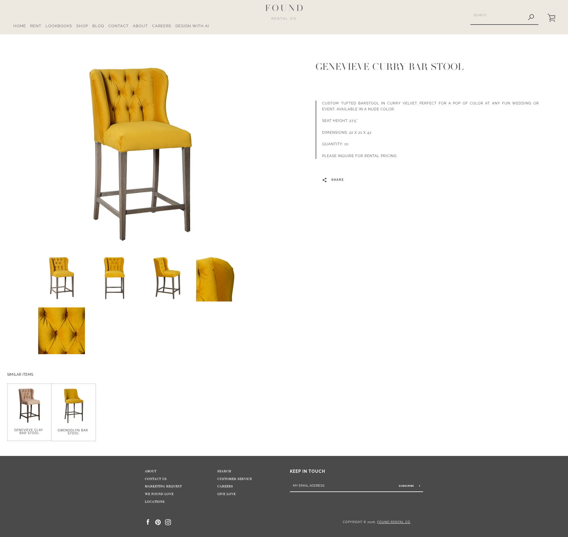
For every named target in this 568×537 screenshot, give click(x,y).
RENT (35, 26)
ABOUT (140, 26)
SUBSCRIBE (407, 485)
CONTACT (118, 26)
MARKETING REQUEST (163, 486)
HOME (19, 26)
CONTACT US (156, 479)
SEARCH (224, 471)
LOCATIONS (155, 502)
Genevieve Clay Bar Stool (29, 431)
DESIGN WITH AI (192, 26)
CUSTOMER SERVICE (234, 479)
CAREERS (161, 26)
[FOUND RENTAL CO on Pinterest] (158, 522)
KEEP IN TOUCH (307, 471)
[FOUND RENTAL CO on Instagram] (168, 522)
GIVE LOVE (226, 494)
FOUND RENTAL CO (393, 522)
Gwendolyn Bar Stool (73, 432)
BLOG (98, 26)
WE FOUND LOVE (159, 494)
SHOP (82, 26)
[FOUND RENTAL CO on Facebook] (148, 522)
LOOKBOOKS (59, 26)
